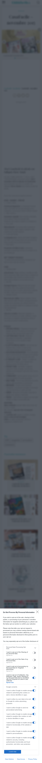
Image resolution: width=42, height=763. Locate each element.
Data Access (21, 759)
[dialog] (21, 685)
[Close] (38, 612)
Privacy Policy (32, 759)
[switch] (34, 653)
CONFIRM (12, 752)
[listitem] (21, 647)
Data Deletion (9, 759)
